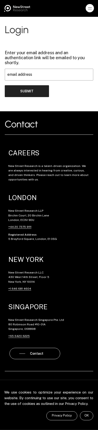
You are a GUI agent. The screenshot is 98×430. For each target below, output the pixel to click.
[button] (90, 8)
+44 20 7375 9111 (19, 226)
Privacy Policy (62, 415)
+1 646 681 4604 (19, 288)
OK (86, 415)
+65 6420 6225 (19, 336)
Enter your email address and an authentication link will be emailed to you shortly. (45, 57)
